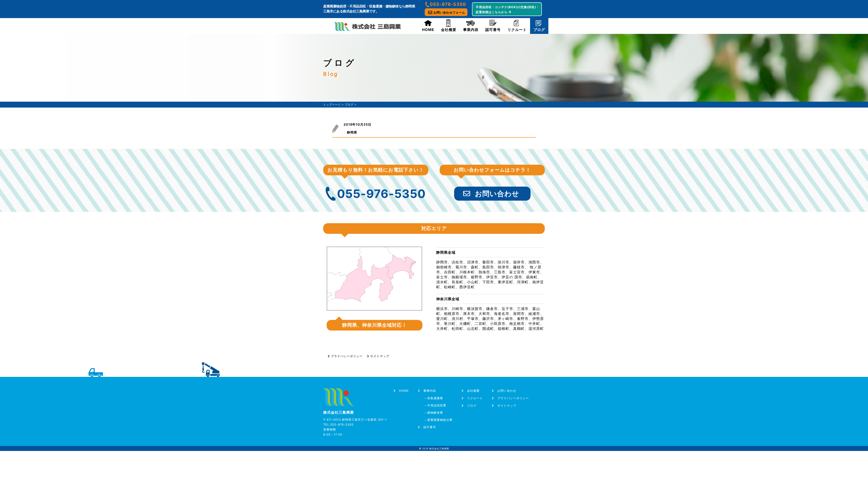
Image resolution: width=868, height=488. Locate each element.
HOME (428, 29)
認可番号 (493, 29)
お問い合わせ (497, 193)
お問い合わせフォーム (449, 12)
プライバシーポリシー (347, 356)
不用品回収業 (435, 405)
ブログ (539, 29)
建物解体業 (434, 412)
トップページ (332, 104)
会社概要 (448, 29)
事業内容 (471, 29)
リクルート (517, 29)
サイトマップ (379, 356)
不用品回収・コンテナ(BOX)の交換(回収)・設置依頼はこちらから (507, 9)
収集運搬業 (434, 398)
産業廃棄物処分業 (439, 420)
